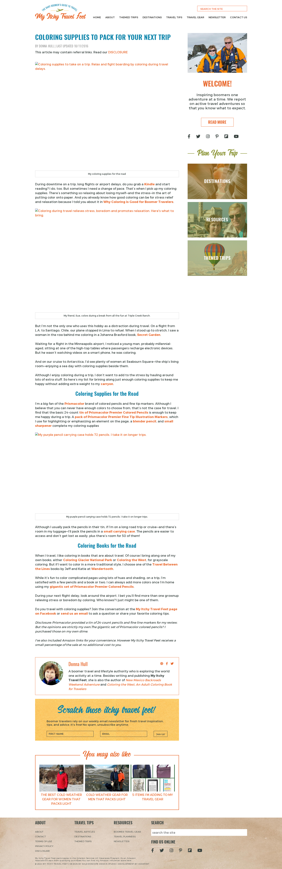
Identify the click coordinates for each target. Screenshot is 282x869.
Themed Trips (128, 17)
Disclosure (42, 850)
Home (97, 17)
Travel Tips (174, 17)
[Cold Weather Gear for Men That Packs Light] (107, 778)
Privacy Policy (44, 846)
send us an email (74, 613)
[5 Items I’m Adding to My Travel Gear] (153, 778)
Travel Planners (125, 836)
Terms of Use (43, 841)
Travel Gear (195, 17)
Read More (217, 122)
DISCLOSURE (118, 52)
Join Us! (160, 734)
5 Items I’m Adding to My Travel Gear (152, 797)
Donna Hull (46, 46)
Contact (40, 836)
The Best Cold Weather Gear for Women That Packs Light (61, 799)
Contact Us (238, 17)
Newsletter (217, 17)
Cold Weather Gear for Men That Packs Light (107, 797)
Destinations (152, 17)
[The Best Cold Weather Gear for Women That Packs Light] (61, 778)
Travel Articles (84, 831)
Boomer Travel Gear (127, 831)
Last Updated (72, 46)
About (110, 17)
